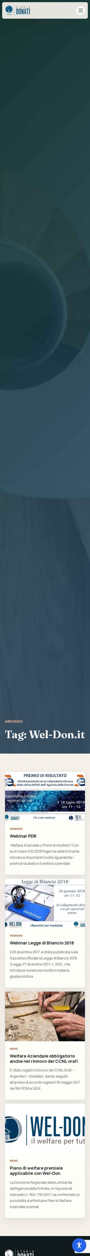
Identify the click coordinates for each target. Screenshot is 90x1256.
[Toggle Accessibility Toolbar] (79, 1245)
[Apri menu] (80, 10)
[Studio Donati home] (17, 10)
